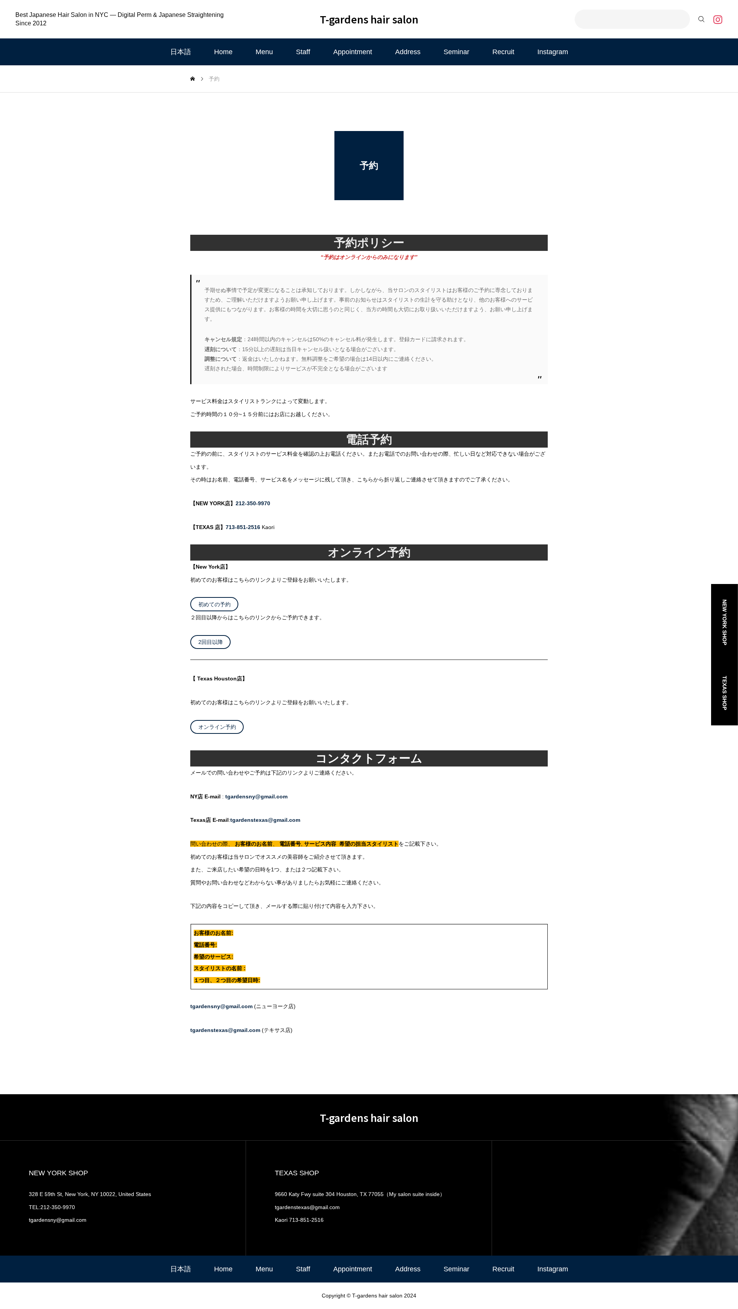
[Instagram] (718, 19)
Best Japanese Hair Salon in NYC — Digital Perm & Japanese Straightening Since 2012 (119, 19)
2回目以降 (210, 642)
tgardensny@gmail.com (256, 796)
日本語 (180, 52)
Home (223, 52)
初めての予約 (214, 604)
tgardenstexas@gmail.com (265, 820)
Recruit (503, 52)
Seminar (456, 52)
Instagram (552, 52)
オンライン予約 (217, 727)
